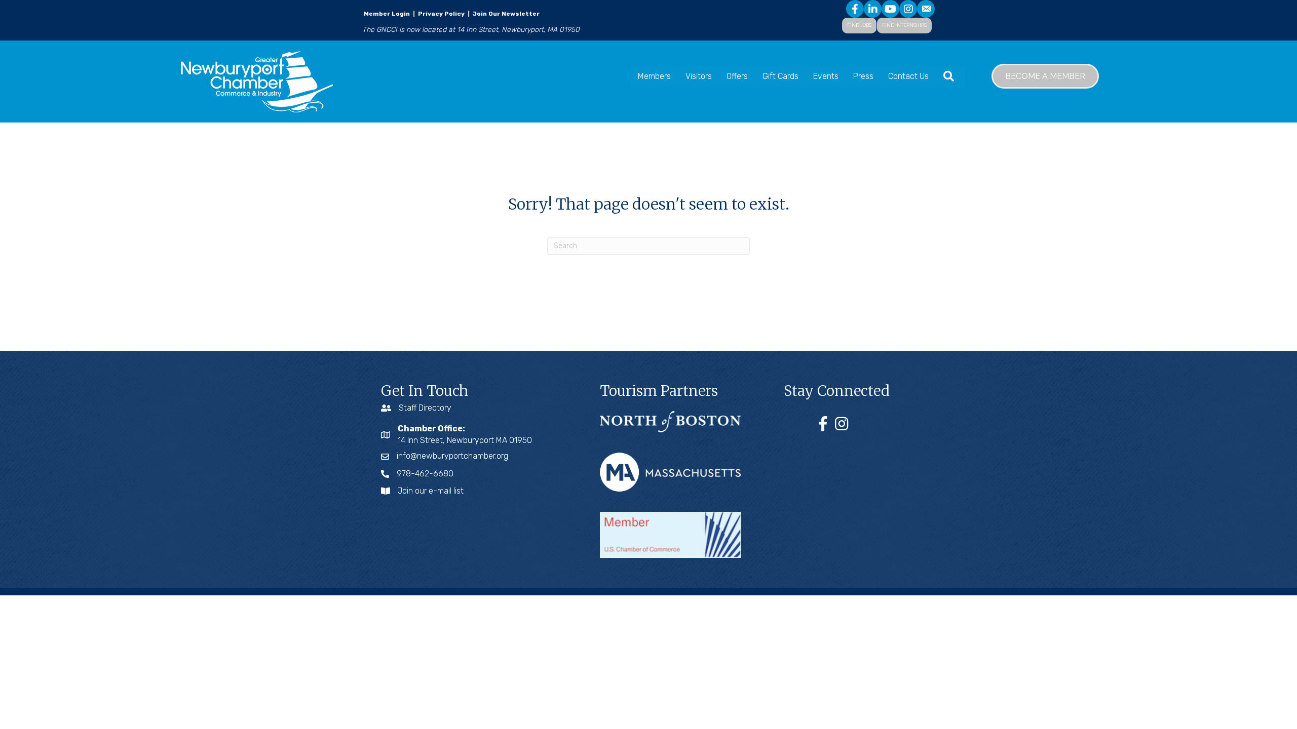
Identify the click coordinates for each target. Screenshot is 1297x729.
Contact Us (908, 76)
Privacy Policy (441, 13)
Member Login (387, 13)
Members (654, 76)
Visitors (698, 76)
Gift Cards (780, 76)
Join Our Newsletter (505, 13)
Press (863, 76)
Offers (737, 76)
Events (825, 76)
